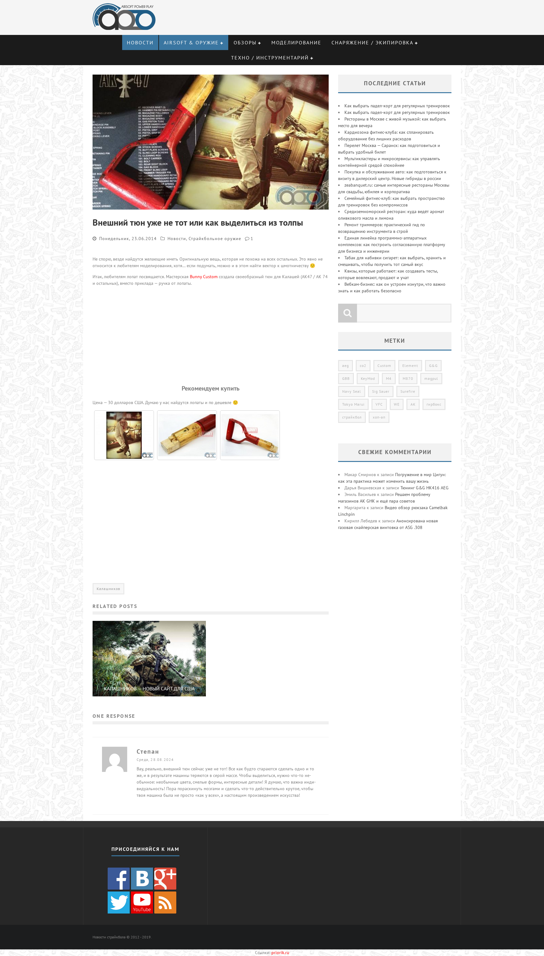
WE (397, 404)
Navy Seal (351, 391)
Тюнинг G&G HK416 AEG (424, 488)
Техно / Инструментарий (270, 57)
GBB (346, 378)
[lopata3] (124, 435)
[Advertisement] (211, 335)
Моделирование (296, 42)
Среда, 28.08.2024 (155, 759)
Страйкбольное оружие (215, 238)
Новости (140, 42)
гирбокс (434, 404)
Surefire (407, 391)
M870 (408, 378)
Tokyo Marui (353, 404)
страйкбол (352, 417)
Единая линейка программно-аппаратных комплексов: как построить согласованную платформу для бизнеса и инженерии (391, 244)
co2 (363, 365)
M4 (389, 378)
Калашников (108, 588)
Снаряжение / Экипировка (372, 42)
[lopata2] (187, 435)
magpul (431, 378)
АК (413, 404)
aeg (345, 365)
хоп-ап (379, 417)
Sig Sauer (380, 391)
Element (410, 365)
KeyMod (368, 378)
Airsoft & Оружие (191, 42)
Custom (384, 365)
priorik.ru (280, 952)
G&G (433, 365)
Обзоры (245, 42)
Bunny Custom (204, 276)
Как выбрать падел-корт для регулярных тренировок (397, 106)
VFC (379, 404)
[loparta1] (249, 435)
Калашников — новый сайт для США (149, 688)
